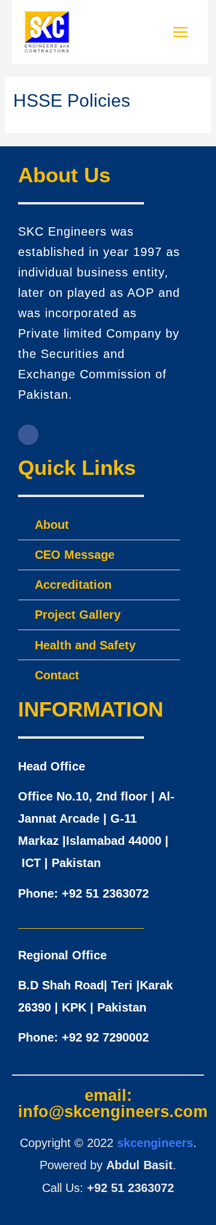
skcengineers (155, 1142)
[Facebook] (28, 435)
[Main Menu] (180, 32)
